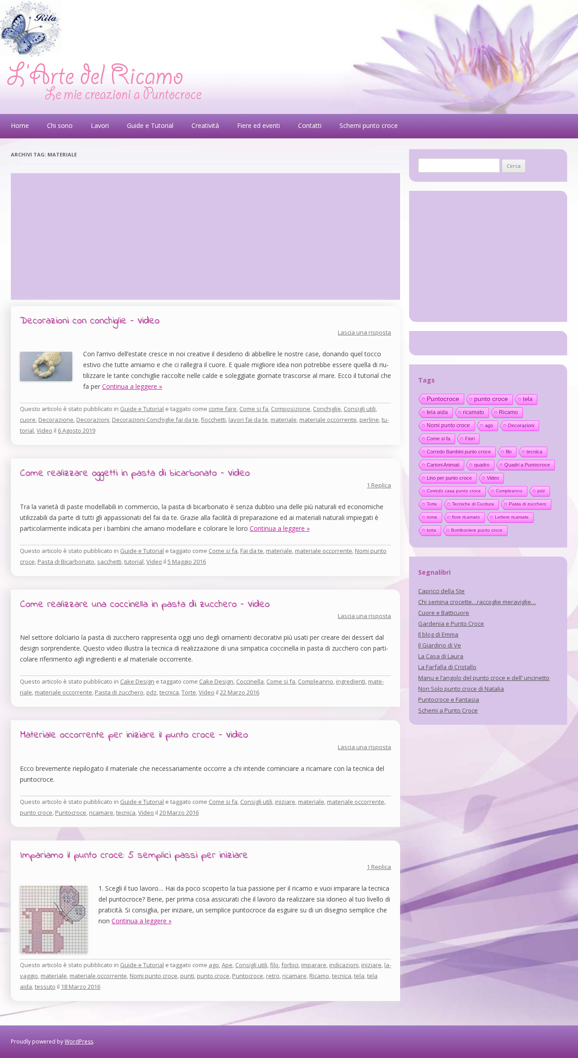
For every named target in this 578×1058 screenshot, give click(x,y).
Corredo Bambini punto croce (459, 451)
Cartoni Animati (443, 465)
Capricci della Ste (441, 591)
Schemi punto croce (369, 125)
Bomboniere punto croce (477, 530)
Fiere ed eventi (258, 125)
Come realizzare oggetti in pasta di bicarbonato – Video (135, 473)
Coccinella (250, 681)
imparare (313, 965)
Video (44, 430)
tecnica (169, 692)
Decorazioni (92, 420)
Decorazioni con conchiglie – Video (89, 321)
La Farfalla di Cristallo (447, 667)
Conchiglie (327, 409)
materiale (283, 420)
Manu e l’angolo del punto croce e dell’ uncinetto (484, 678)
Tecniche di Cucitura (473, 503)
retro (273, 976)
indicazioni (344, 965)
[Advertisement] (205, 236)
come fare (223, 409)
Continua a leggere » (132, 386)
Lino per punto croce (449, 478)
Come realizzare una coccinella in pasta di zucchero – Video (145, 604)
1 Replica (379, 485)
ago (214, 965)
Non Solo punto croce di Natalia (461, 689)
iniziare (285, 802)
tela (359, 976)
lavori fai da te (248, 420)
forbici (289, 965)
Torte (189, 692)
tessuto (45, 986)
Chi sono (60, 125)
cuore (28, 420)
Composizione (290, 409)
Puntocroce (70, 812)
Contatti (310, 125)
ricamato (473, 412)
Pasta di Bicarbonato (65, 561)
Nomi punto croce (153, 976)
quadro (481, 465)
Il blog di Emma (438, 634)
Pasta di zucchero (119, 692)
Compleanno (315, 681)
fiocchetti (213, 420)
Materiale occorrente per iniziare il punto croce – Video (134, 735)
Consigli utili (360, 409)
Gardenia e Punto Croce (451, 623)
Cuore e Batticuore (443, 613)
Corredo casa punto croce (454, 490)
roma (432, 517)
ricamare (101, 812)
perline (369, 420)
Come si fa (253, 409)
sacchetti (109, 561)
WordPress (79, 1041)
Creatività (205, 125)
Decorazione (56, 420)
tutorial (134, 561)
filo (274, 965)
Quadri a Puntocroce (527, 465)
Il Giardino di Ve (439, 645)
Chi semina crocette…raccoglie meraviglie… (477, 602)
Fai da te (251, 551)
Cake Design (137, 681)
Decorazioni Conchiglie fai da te (155, 420)
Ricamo (319, 976)
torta (431, 530)
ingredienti (350, 681)
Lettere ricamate (512, 517)
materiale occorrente (328, 420)
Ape (227, 965)
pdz (151, 692)
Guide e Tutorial (150, 125)
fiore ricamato (466, 517)
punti (187, 976)
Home (20, 125)
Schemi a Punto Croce (448, 710)
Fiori (470, 438)
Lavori (100, 125)
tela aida (437, 412)
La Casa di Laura (440, 656)
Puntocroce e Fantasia (448, 699)
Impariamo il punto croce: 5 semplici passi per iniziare (134, 855)
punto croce (36, 812)
